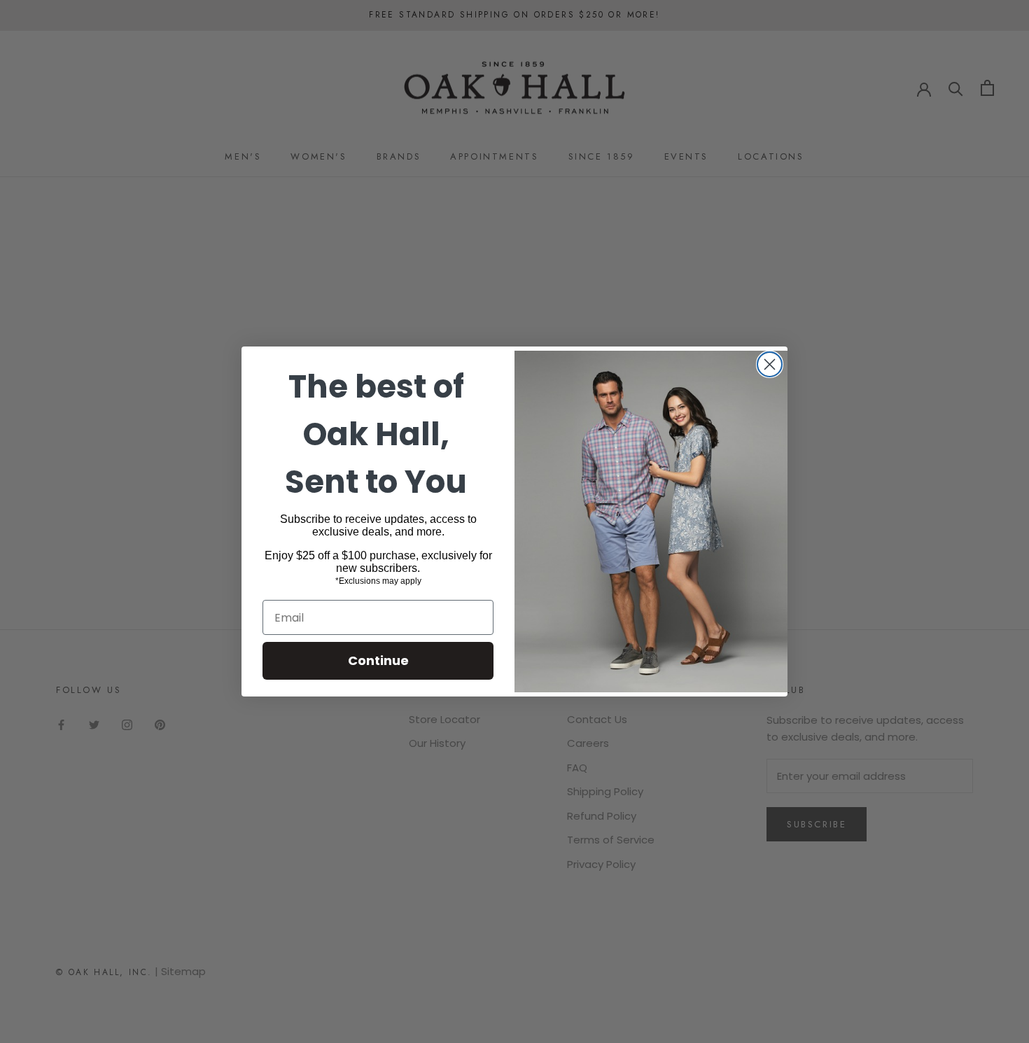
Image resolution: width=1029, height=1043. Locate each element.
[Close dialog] (769, 364)
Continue (378, 660)
